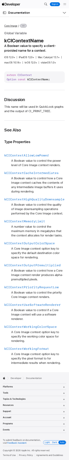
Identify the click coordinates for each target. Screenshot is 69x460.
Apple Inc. (26, 450)
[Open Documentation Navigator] (4, 12)
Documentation (19, 12)
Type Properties (17, 142)
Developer (16, 378)
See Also (12, 130)
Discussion (14, 99)
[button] (45, 4)
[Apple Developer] (11, 4)
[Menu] (65, 4)
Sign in (55, 4)
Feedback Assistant (16, 443)
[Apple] (5, 378)
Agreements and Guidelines (49, 455)
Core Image (10, 25)
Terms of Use (9, 455)
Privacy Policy (26, 455)
